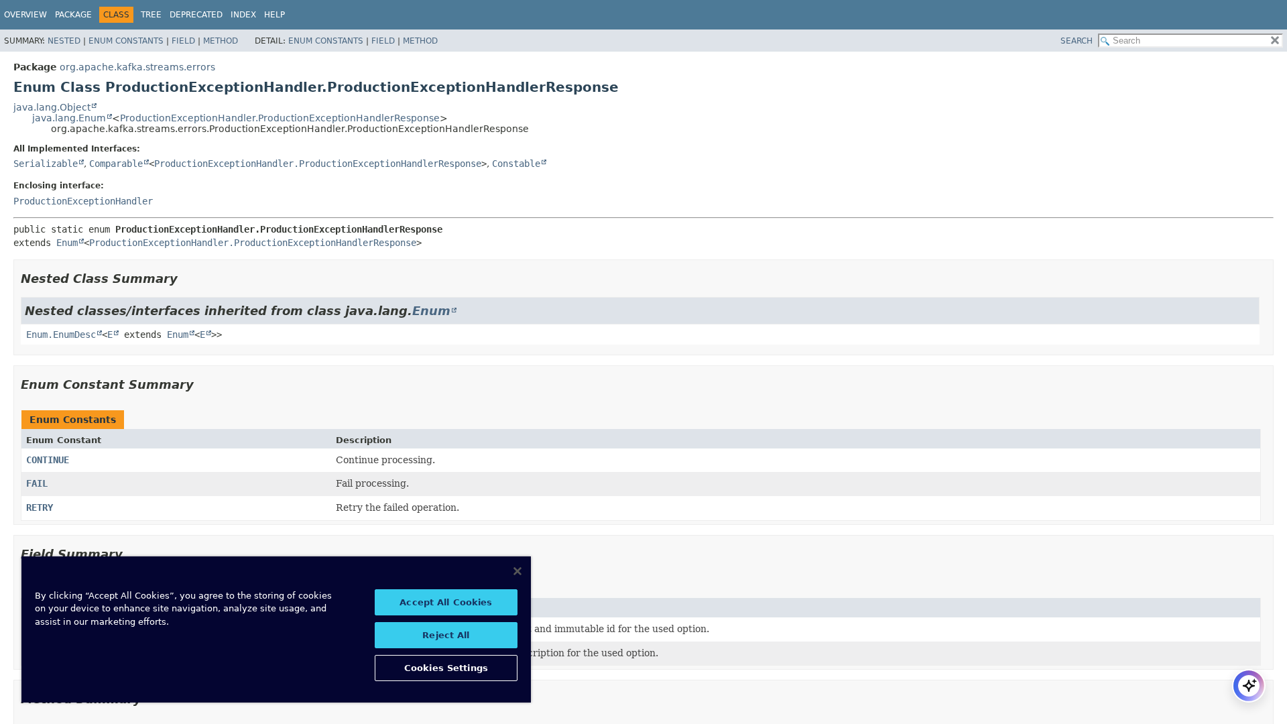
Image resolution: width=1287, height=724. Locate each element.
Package (73, 14)
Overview (25, 14)
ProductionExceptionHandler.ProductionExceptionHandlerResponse (280, 118)
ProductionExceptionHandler (83, 201)
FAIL (37, 483)
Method (220, 41)
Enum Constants (126, 41)
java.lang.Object (51, 107)
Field (183, 41)
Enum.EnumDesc (61, 334)
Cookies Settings (446, 668)
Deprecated (196, 14)
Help (274, 14)
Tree (151, 14)
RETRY (39, 507)
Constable (516, 163)
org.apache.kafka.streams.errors (137, 67)
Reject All (445, 635)
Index (243, 14)
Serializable (45, 163)
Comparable (116, 163)
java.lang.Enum (69, 118)
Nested (64, 41)
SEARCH (1076, 41)
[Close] (517, 571)
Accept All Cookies (446, 602)
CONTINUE (47, 460)
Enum (67, 242)
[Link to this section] (187, 279)
